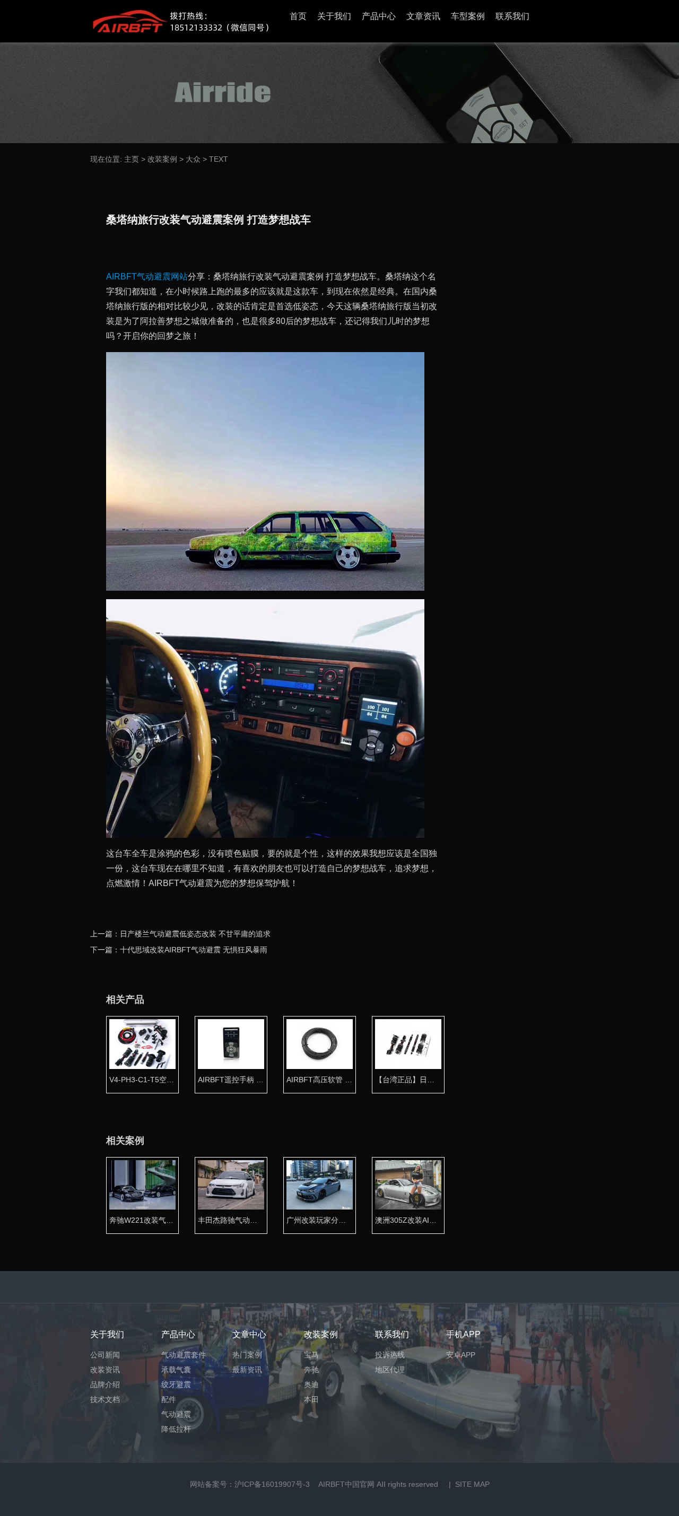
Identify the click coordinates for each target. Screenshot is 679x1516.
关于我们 (334, 16)
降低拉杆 (176, 1429)
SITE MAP (472, 1484)
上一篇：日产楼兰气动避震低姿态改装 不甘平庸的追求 (180, 934)
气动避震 (176, 1414)
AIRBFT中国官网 (346, 1484)
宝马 (311, 1355)
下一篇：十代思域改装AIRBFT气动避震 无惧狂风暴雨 (178, 949)
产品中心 (379, 16)
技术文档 (105, 1399)
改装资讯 (105, 1369)
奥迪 (311, 1384)
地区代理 (390, 1369)
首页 (298, 16)
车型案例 (468, 16)
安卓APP (460, 1355)
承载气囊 (176, 1369)
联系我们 (512, 16)
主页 (131, 159)
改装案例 (162, 159)
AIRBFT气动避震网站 (147, 276)
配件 (168, 1399)
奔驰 (311, 1369)
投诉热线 (390, 1355)
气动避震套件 (183, 1355)
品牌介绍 (105, 1384)
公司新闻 (105, 1355)
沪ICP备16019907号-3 (272, 1484)
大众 (193, 159)
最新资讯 (247, 1369)
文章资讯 (423, 16)
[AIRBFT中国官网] (179, 21)
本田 (311, 1399)
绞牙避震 (176, 1384)
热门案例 (247, 1355)
